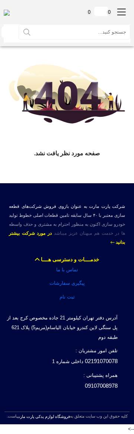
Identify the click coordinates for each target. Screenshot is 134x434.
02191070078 (101, 361)
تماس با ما (67, 269)
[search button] (27, 32)
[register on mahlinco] (7, 32)
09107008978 (101, 386)
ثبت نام (67, 297)
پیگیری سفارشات (67, 283)
